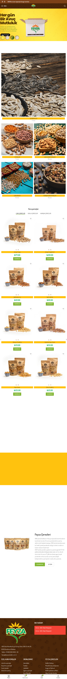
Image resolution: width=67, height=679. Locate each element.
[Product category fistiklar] (17, 142)
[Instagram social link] (4, 1)
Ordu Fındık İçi (50, 387)
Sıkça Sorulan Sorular (51, 673)
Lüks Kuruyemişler (6, 663)
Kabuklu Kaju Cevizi (50, 342)
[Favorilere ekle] (30, 218)
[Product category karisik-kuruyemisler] (50, 181)
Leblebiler (25, 668)
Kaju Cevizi (17, 387)
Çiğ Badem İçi (17, 297)
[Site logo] (33, 6)
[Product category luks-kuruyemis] (50, 142)
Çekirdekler (26, 663)
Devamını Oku (40, 564)
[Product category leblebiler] (17, 181)
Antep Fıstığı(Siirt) (50, 252)
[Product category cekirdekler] (33, 88)
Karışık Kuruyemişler (6, 666)
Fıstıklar (25, 666)
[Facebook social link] (2, 1)
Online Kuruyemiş (6, 670)
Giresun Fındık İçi (17, 342)
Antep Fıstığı (17, 252)
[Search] (65, 6)
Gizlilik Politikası (49, 663)
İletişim (50, 564)
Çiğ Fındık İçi (50, 297)
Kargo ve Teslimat (50, 668)
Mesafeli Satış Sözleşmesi (52, 666)
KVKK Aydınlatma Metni (51, 670)
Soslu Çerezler (5, 668)
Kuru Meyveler (27, 673)
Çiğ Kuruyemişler (27, 670)
